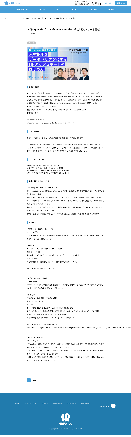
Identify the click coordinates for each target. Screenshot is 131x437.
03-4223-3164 (82, 3)
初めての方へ (108, 3)
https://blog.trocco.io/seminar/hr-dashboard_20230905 (50, 123)
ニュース (18, 18)
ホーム (7, 18)
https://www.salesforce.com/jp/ (43, 268)
